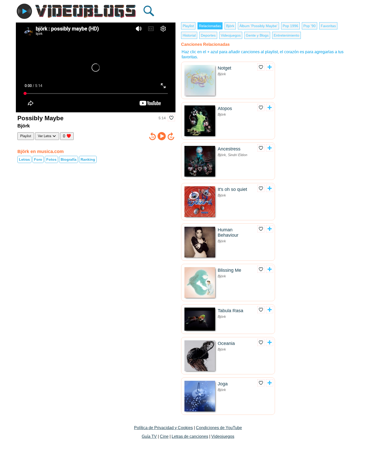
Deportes (208, 35)
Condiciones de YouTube (219, 428)
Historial (189, 35)
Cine (164, 436)
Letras (24, 159)
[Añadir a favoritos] (171, 117)
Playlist (25, 136)
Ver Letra (45, 136)
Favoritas (328, 26)
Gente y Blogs (257, 35)
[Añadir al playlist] (269, 67)
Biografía (68, 159)
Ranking (88, 159)
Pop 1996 (290, 26)
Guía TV (149, 436)
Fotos (51, 159)
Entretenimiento (286, 35)
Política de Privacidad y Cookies (163, 428)
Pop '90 (309, 26)
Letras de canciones (190, 436)
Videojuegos (231, 35)
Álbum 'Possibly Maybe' (258, 26)
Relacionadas (210, 26)
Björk (230, 26)
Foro (38, 159)
